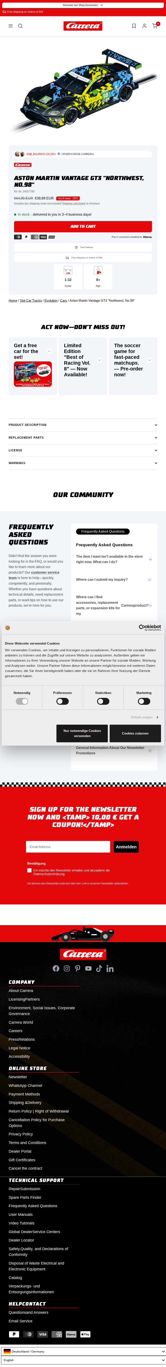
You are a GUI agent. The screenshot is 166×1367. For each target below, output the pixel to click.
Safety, (38, 1252)
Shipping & (25, 1102)
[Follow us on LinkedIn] (110, 968)
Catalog (15, 1278)
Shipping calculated (73, 203)
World (21, 1022)
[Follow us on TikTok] (99, 968)
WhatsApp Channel (25, 1085)
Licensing (24, 999)
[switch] (62, 701)
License (15, 450)
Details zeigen (142, 717)
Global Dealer (34, 1232)
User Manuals (21, 1214)
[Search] (20, 25)
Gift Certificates (22, 1160)
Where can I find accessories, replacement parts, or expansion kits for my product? (112, 605)
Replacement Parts (26, 437)
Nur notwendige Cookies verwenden (82, 733)
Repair (24, 1189)
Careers (15, 1031)
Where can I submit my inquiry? (102, 579)
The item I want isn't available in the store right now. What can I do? (109, 559)
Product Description (27, 425)
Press (22, 1039)
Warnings (17, 463)
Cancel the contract (25, 1168)
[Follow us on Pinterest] (77, 968)
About (21, 991)
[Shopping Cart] (154, 25)
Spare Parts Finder (25, 1197)
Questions (28, 1312)
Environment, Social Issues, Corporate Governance (42, 1011)
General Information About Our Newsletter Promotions (110, 750)
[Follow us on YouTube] (88, 968)
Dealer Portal (20, 1151)
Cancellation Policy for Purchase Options (37, 1123)
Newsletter (18, 1077)
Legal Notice (19, 1048)
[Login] (144, 25)
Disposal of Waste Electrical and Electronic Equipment (36, 1266)
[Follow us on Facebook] (56, 968)
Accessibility (19, 1056)
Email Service (20, 1321)
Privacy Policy (21, 1134)
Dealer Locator (21, 1240)
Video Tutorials (21, 1223)
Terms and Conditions (27, 1143)
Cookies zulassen (135, 733)
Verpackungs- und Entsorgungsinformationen (31, 1289)
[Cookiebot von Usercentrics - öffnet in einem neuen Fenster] (142, 628)
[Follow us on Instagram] (66, 968)
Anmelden (126, 846)
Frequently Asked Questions (102, 531)
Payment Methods (24, 1094)
